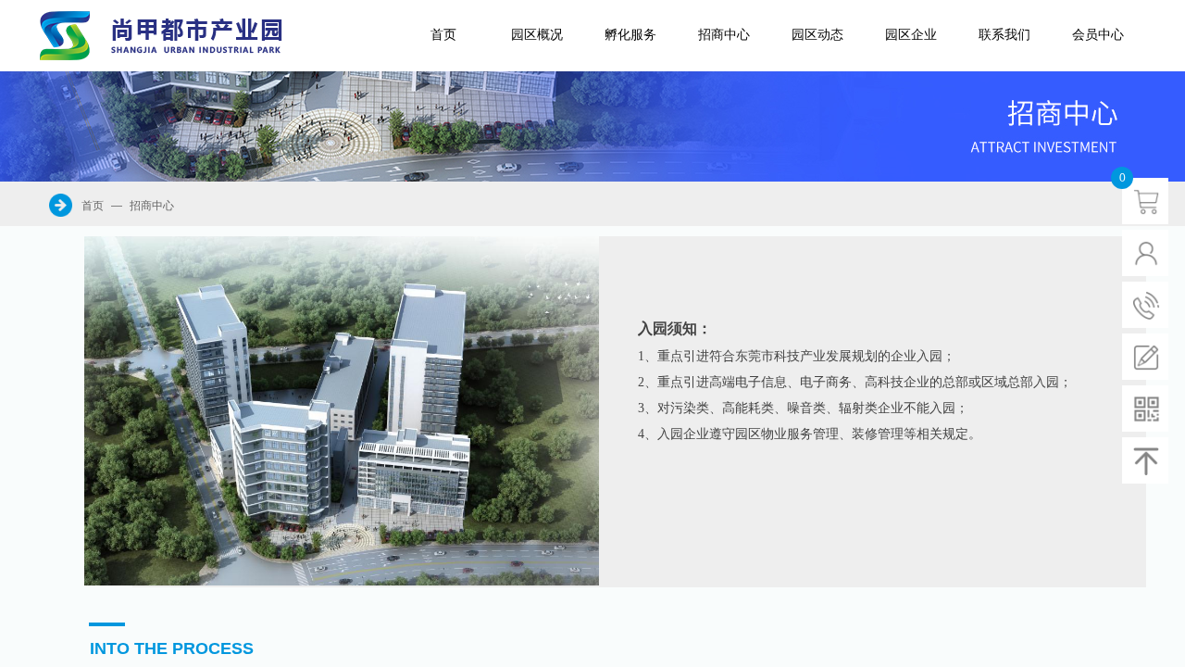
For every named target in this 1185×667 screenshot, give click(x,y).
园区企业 (911, 35)
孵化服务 (630, 35)
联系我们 (1004, 35)
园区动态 (817, 35)
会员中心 (1098, 35)
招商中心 (724, 35)
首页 (443, 35)
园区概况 (537, 35)
